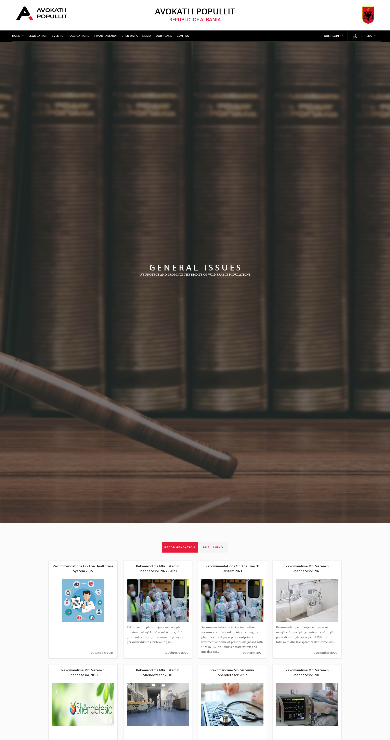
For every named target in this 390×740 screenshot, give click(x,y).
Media (146, 35)
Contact (184, 35)
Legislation (38, 35)
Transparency (105, 35)
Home (16, 35)
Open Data (129, 35)
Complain (331, 35)
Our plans (164, 35)
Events (57, 35)
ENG (370, 35)
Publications (78, 35)
